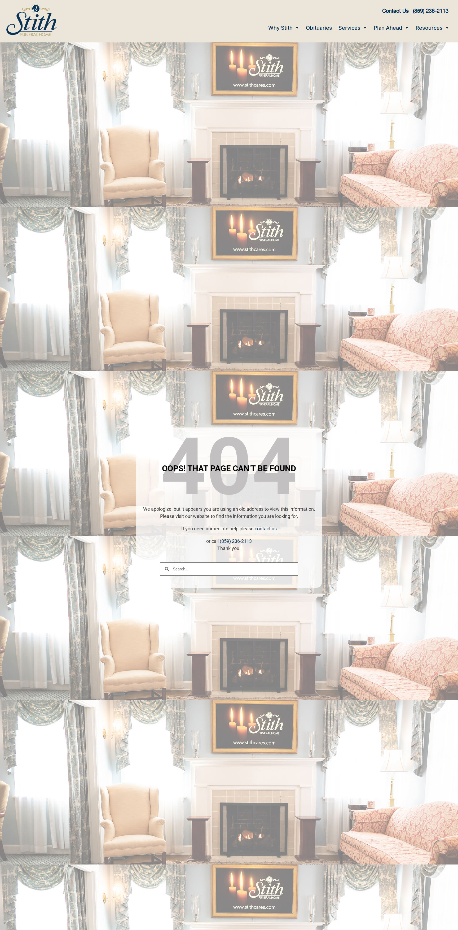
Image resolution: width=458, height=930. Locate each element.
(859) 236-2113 (236, 541)
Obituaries (319, 28)
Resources (429, 28)
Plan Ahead (388, 28)
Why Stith (280, 28)
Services (349, 28)
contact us (266, 528)
